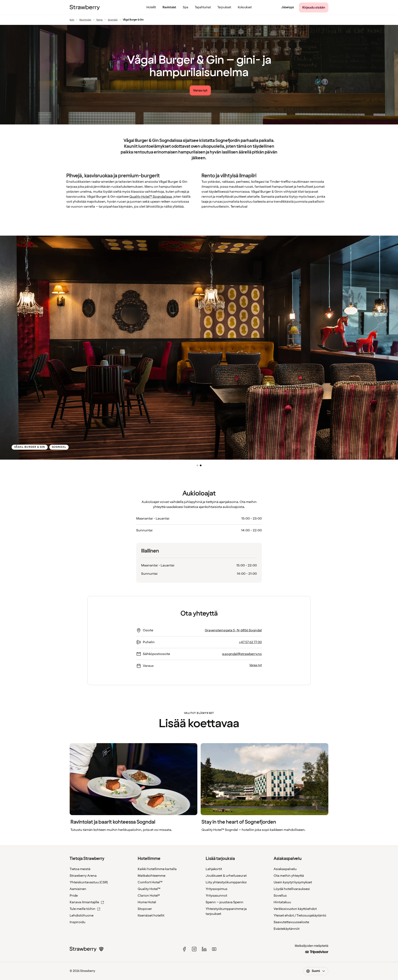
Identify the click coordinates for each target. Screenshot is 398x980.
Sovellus (280, 895)
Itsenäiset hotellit (151, 915)
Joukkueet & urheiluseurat (226, 875)
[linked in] (204, 949)
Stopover (145, 909)
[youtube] (214, 949)
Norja (99, 20)
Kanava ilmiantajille (84, 902)
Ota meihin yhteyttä (289, 875)
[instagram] (194, 949)
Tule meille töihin (82, 909)
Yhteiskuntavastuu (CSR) (89, 882)
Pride (74, 895)
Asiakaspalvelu (285, 869)
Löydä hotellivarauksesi (292, 889)
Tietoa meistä (80, 869)
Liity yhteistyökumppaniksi (226, 882)
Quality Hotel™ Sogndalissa (150, 196)
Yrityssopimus (216, 889)
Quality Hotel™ (149, 889)
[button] (197, 465)
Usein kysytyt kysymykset (293, 882)
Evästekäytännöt (287, 928)
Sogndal (113, 20)
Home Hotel (147, 902)
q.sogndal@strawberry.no (242, 654)
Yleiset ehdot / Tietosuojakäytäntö (300, 915)
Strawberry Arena (83, 875)
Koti (72, 20)
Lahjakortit (214, 869)
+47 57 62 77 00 (250, 642)
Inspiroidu (77, 922)
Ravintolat (85, 20)
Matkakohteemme (151, 875)
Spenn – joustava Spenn (224, 902)
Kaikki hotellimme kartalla (157, 869)
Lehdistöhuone (81, 915)
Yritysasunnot (216, 895)
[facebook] (184, 949)
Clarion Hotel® (149, 895)
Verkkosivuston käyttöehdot (295, 909)
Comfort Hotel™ (150, 882)
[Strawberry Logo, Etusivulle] (85, 7)
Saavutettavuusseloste (291, 922)
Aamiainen (78, 889)
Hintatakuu (282, 902)
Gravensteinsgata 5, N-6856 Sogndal (233, 630)
